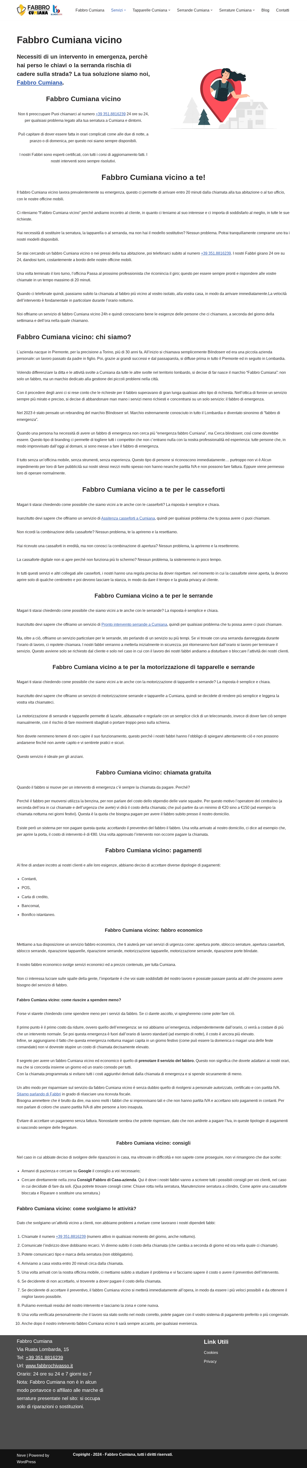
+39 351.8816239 (111, 114)
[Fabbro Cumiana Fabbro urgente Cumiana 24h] (40, 10)
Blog (265, 10)
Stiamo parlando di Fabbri (39, 1094)
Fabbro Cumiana (90, 10)
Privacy (210, 1361)
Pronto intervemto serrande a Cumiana (134, 624)
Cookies (211, 1353)
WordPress (26, 1462)
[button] (125, 10)
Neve (21, 1455)
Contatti (282, 10)
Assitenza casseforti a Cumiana (128, 518)
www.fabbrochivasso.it (49, 1365)
